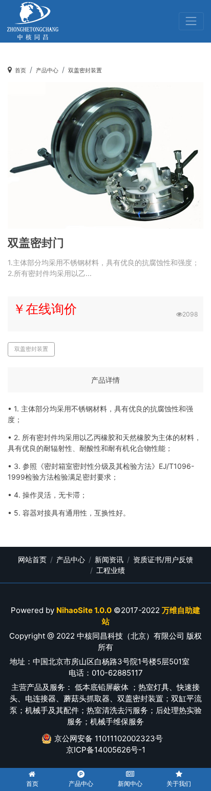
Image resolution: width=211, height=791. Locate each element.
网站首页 (32, 559)
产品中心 (47, 70)
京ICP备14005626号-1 (105, 750)
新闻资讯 (109, 559)
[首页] (32, 21)
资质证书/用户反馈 (163, 559)
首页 (20, 70)
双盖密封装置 (85, 70)
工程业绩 (110, 570)
